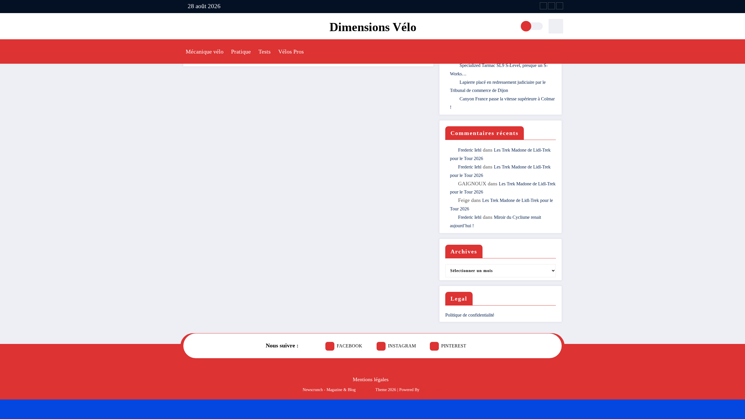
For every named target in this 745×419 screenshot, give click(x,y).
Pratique (241, 51)
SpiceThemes (431, 390)
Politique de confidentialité (469, 315)
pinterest (453, 345)
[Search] (556, 26)
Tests (264, 51)
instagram (402, 345)
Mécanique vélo (205, 51)
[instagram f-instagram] (551, 5)
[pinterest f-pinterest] (559, 5)
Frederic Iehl (469, 150)
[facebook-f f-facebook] (543, 5)
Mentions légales (371, 379)
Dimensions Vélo (372, 27)
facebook (349, 345)
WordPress (365, 390)
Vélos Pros (291, 51)
